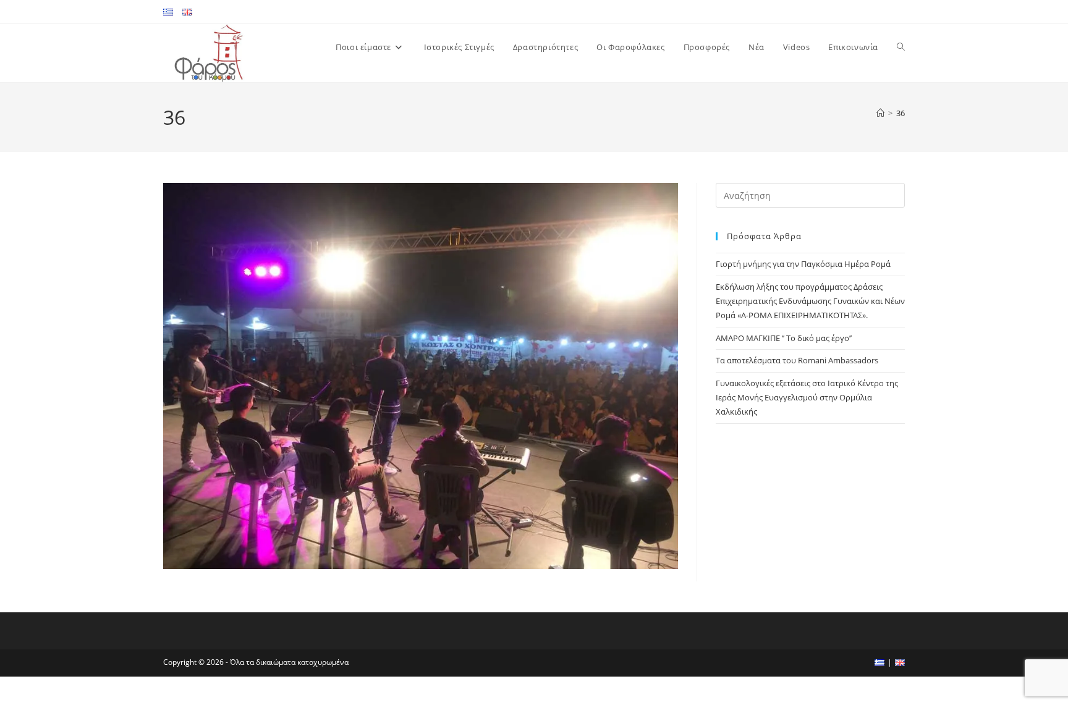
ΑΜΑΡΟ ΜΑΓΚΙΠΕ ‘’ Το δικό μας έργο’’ (784, 338)
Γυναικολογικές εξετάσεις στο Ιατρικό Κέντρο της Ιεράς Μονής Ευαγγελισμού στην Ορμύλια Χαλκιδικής (807, 398)
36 (900, 113)
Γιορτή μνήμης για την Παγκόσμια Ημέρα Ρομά (803, 263)
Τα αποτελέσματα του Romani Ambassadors (797, 360)
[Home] (880, 113)
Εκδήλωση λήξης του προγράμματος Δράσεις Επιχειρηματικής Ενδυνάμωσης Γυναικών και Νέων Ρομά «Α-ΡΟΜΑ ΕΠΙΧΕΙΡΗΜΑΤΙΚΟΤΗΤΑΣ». (810, 301)
